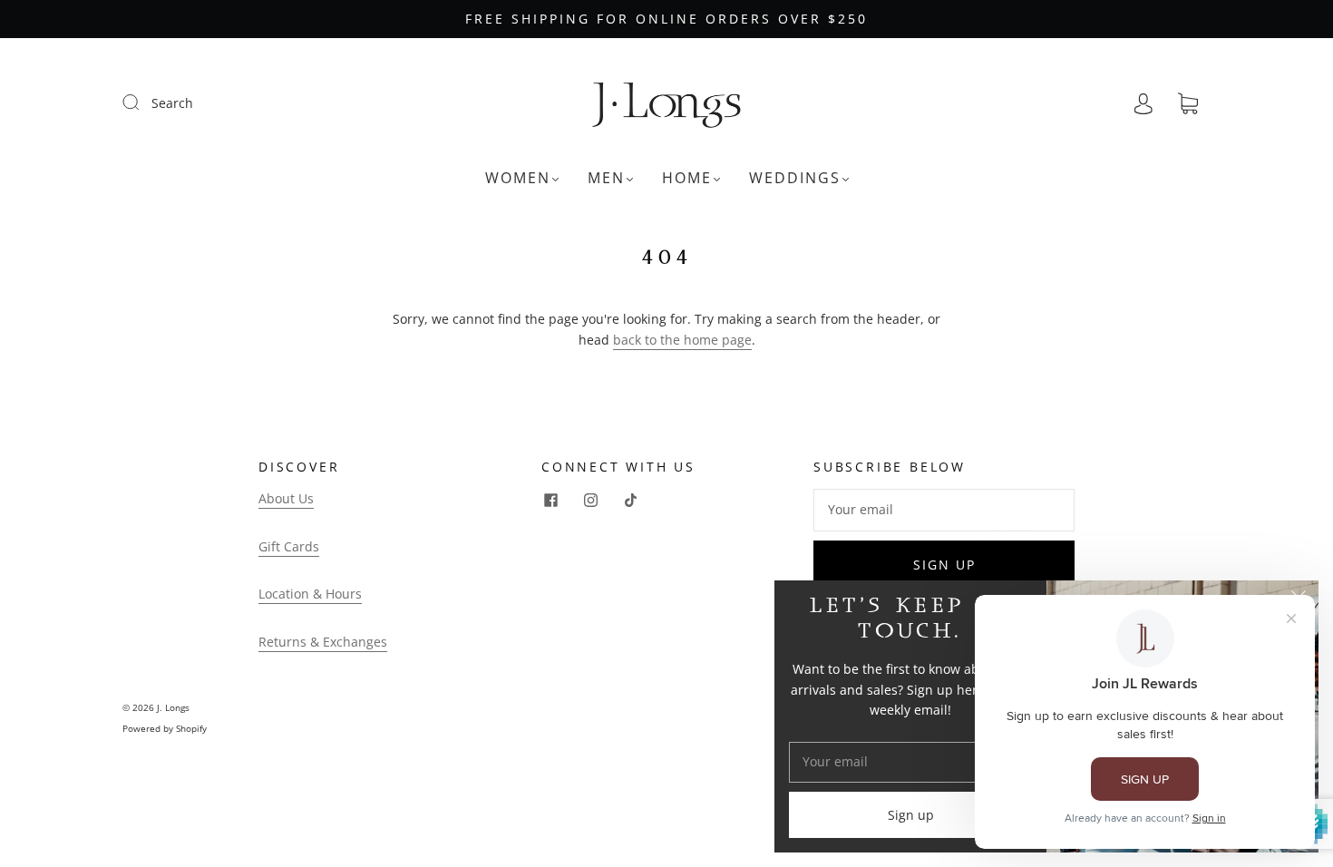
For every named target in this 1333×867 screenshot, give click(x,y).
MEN (606, 178)
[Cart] (1188, 104)
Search (172, 103)
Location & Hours (310, 593)
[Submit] (142, 102)
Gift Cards (288, 546)
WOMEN (517, 178)
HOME (687, 178)
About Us (286, 498)
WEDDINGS (795, 178)
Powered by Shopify (164, 728)
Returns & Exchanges (322, 641)
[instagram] (590, 500)
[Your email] (944, 510)
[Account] (1143, 103)
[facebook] (550, 500)
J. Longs (173, 707)
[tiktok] (630, 500)
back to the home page (682, 339)
